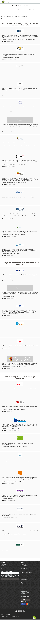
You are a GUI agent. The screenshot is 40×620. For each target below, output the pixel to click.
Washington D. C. (23, 366)
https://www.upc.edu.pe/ (10, 348)
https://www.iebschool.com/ (11, 500)
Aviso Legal (10, 574)
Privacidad (6, 616)
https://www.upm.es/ (10, 255)
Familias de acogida (24, 580)
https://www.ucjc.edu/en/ (10, 76)
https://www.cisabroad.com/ (11, 330)
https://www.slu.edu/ (9, 315)
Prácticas (2, 565)
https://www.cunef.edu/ (10, 483)
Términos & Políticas (11, 616)
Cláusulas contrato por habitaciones (26, 572)
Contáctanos (23, 571)
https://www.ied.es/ (9, 411)
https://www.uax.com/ (10, 148)
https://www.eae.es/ (9, 391)
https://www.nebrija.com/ (10, 166)
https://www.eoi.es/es (10, 448)
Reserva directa (23, 569)
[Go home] (3, 1)
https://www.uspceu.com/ (11, 184)
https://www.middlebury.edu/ (11, 298)
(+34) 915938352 (27, 596)
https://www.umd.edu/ (10, 368)
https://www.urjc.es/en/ (10, 131)
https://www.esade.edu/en (10, 538)
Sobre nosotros (3, 564)
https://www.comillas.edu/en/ (11, 59)
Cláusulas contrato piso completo (26, 573)
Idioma (23, 599)
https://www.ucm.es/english (11, 95)
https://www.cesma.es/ (10, 519)
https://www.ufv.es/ (9, 41)
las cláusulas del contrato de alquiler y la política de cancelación (10, 576)
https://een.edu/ (9, 465)
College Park (8, 366)
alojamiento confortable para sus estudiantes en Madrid (15, 13)
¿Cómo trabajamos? (24, 564)
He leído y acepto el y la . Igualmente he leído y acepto (10, 575)
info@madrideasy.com (27, 18)
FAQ (21, 582)
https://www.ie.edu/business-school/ (12, 430)
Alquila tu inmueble (24, 579)
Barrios (2, 568)
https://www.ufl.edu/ (9, 280)
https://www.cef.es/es (10, 554)
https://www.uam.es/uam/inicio (11, 236)
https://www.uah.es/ (9, 201)
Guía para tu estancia (24, 568)
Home (1, 7)
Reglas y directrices (24, 565)
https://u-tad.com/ (9, 218)
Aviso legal (17, 616)
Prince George (13, 366)
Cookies (2, 616)
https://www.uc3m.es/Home (11, 112)
